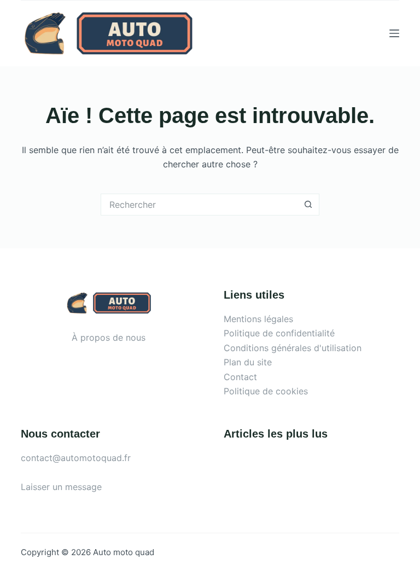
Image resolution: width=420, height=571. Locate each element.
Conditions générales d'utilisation (292, 347)
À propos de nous (108, 337)
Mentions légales (258, 318)
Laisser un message (61, 486)
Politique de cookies (266, 391)
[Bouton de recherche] (308, 204)
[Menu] (394, 33)
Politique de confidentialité (279, 333)
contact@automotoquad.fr (76, 457)
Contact (240, 376)
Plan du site (248, 362)
